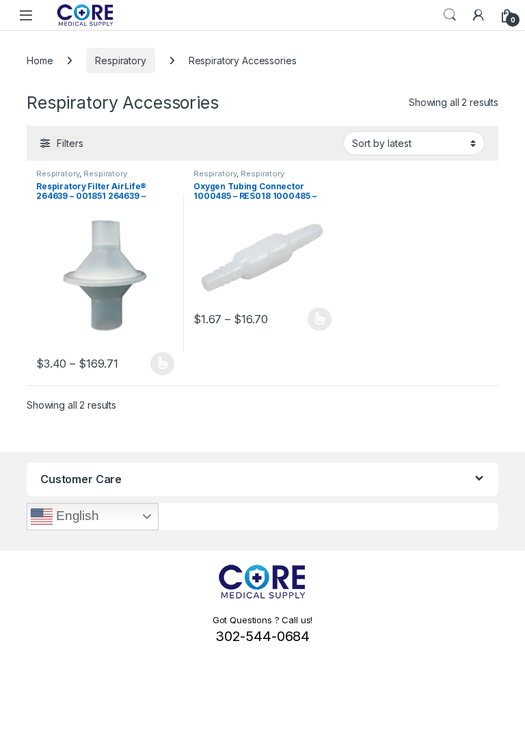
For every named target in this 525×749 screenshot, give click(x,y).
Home (40, 60)
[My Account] (478, 15)
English (76, 515)
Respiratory (120, 60)
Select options (158, 363)
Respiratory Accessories (81, 178)
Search (449, 15)
